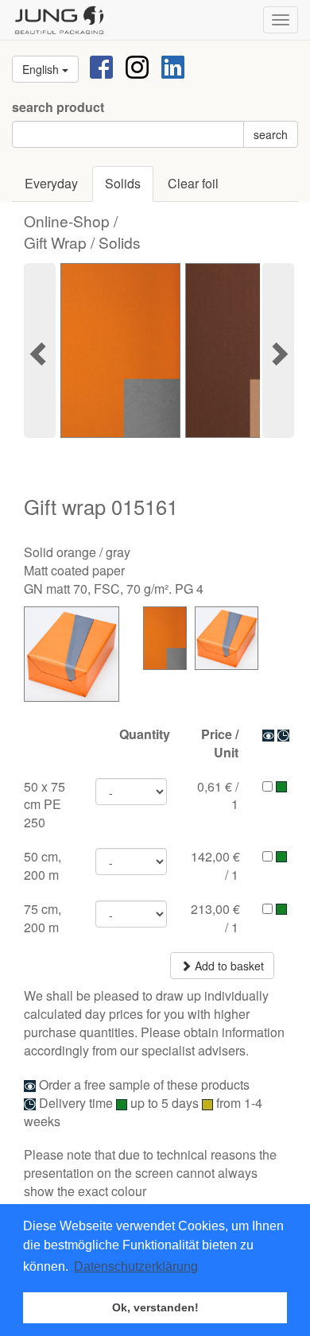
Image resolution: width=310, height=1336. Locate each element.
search (271, 134)
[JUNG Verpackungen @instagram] (137, 65)
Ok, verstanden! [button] (155, 1307)
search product (58, 107)
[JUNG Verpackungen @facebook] (101, 65)
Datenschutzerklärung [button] (136, 1266)
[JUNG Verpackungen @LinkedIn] (172, 65)
